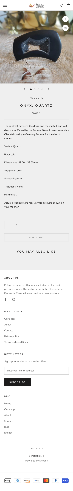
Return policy (11, 336)
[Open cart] (68, 5)
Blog (6, 427)
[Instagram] (13, 299)
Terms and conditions (16, 342)
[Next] (48, 89)
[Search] (62, 5)
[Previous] (24, 89)
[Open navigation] (5, 5)
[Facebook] (5, 299)
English (8, 432)
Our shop (9, 318)
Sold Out (36, 237)
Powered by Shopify (36, 460)
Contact (8, 330)
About (7, 324)
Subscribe (17, 382)
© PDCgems (36, 456)
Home (7, 403)
